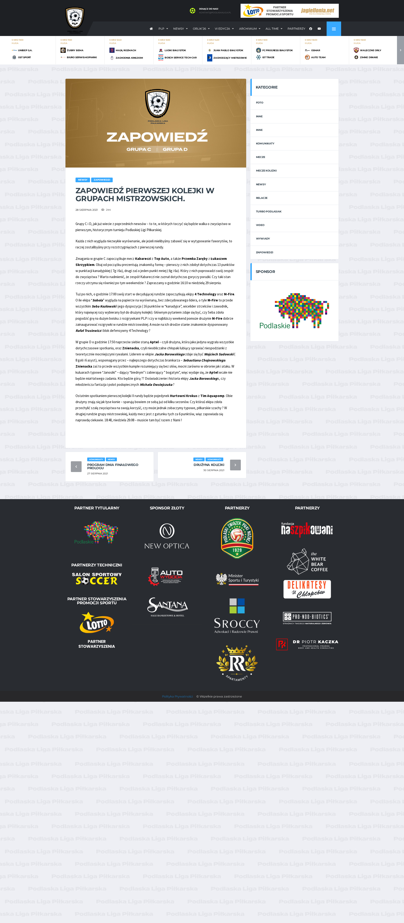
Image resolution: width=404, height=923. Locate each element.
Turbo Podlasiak (268, 211)
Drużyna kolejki (209, 465)
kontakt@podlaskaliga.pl (215, 12)
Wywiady (263, 238)
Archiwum (248, 28)
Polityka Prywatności (177, 696)
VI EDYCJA (222, 28)
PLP (161, 28)
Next (400, 50)
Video (260, 225)
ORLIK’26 (199, 28)
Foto (259, 102)
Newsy (178, 28)
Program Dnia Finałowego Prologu (112, 466)
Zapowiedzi (264, 252)
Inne (259, 116)
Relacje (261, 198)
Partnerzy (296, 28)
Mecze (260, 157)
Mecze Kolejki (266, 170)
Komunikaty (265, 143)
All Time (272, 28)
